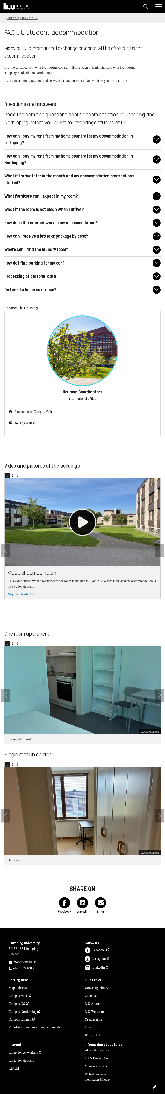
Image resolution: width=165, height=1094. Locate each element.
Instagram (99, 958)
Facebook (98, 949)
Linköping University (22, 18)
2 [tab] (12, 475)
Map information (20, 987)
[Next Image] (159, 550)
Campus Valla (18, 995)
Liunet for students (21, 1060)
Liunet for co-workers (23, 1052)
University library (96, 987)
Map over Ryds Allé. (22, 594)
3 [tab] (18, 475)
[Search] (145, 6)
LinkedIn (98, 967)
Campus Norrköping (23, 1011)
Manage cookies (96, 1066)
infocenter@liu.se (24, 961)
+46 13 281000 (23, 968)
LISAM (14, 1068)
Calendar (91, 995)
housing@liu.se (24, 423)
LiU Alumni (93, 1003)
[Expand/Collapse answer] (157, 139)
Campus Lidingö (20, 1019)
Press (88, 1027)
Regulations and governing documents (34, 1027)
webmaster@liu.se (97, 1079)
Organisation (93, 1019)
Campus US (17, 1003)
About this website (97, 1050)
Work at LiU (93, 1035)
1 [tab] (7, 475)
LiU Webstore (94, 1011)
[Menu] (158, 6)
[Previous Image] (5, 550)
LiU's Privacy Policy (99, 1058)
